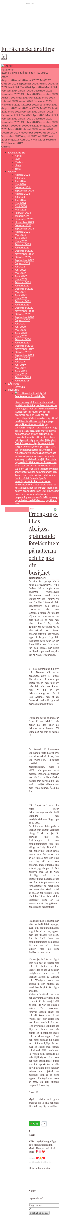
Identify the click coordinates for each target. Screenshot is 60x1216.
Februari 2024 (9, 90)
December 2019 (10, 132)
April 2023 (35, 97)
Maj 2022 (45, 107)
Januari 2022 (45, 111)
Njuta (35, 72)
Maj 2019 (13, 139)
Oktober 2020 (29, 121)
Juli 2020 (22, 125)
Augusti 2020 (9, 125)
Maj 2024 (25, 86)
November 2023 (10, 93)
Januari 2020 (45, 128)
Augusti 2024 (46, 83)
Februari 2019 (23, 377)
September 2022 (48, 104)
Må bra (25, 72)
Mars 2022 (14, 111)
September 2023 (48, 93)
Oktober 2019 (48, 132)
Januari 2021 (25, 118)
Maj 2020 (45, 125)
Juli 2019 (42, 135)
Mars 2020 (14, 128)
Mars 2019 (39, 139)
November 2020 (10, 121)
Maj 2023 (22, 97)
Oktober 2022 (29, 104)
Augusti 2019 (28, 135)
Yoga (44, 72)
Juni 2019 (20, 364)
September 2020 (48, 121)
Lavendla (20, 386)
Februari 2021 (9, 118)
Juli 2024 (20, 196)
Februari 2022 (29, 111)
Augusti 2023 (9, 97)
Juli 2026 (22, 79)
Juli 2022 (22, 107)
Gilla (35, 1123)
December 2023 (43, 90)
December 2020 (43, 118)
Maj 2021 (26, 114)
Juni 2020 (33, 125)
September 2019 (10, 135)
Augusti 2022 (9, 107)
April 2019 (26, 139)
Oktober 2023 (29, 93)
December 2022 (43, 100)
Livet (15, 72)
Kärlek (6, 72)
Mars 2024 (50, 86)
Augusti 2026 (9, 79)
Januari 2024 (25, 90)
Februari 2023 (9, 100)
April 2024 (38, 86)
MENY (8, 65)
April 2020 (21, 332)
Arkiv (4, 76)
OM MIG (13, 389)
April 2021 (38, 114)
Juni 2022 (33, 107)
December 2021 (10, 114)
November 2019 (30, 132)
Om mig (5, 146)
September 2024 (28, 83)
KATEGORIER (16, 152)
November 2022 (10, 104)
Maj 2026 (45, 79)
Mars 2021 (51, 114)
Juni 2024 (13, 86)
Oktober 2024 (9, 83)
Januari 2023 (25, 100)
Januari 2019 (15, 142)
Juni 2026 (33, 79)
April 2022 (21, 275)
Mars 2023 (48, 97)
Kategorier (7, 69)
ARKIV (12, 171)
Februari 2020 (29, 128)
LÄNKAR (13, 383)
